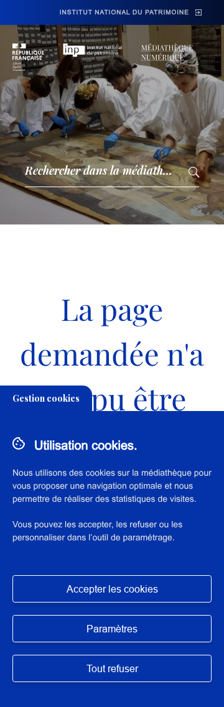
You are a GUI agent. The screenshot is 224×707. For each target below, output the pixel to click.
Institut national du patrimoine (124, 12)
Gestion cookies (46, 398)
